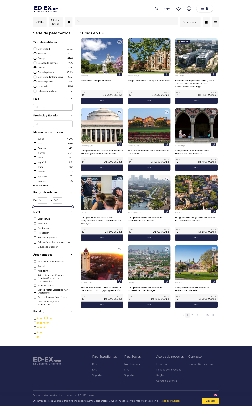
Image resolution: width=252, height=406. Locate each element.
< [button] (183, 315)
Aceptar (210, 401)
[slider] (33, 206)
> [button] (218, 315)
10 (207, 315)
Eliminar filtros (56, 22)
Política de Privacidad (170, 401)
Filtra (41, 22)
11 (213, 315)
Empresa (161, 364)
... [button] (202, 315)
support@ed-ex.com (200, 364)
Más (102, 100)
